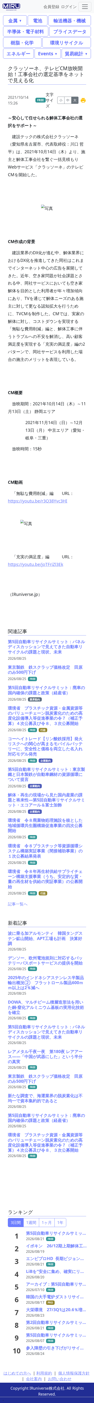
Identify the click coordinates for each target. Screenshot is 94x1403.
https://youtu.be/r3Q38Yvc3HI (37, 501)
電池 (37, 20)
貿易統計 (74, 53)
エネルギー (18, 53)
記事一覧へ (18, 904)
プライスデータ (70, 31)
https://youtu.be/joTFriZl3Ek (35, 564)
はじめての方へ (17, 1373)
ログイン (69, 6)
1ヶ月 (47, 1222)
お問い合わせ (59, 1378)
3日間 (16, 1222)
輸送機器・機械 (70, 20)
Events (45, 53)
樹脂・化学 (22, 42)
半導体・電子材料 (25, 31)
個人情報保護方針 (74, 1373)
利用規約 (44, 1373)
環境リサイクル (66, 42)
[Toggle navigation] (84, 6)
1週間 (31, 1222)
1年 (60, 1222)
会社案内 (34, 1378)
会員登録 (51, 6)
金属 (12, 20)
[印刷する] (83, 100)
